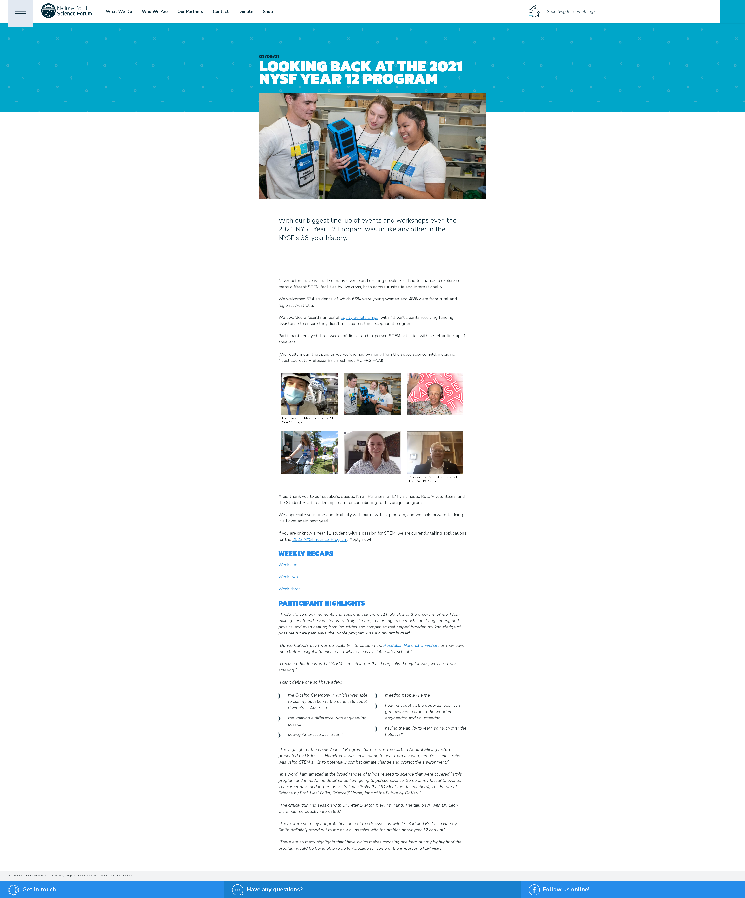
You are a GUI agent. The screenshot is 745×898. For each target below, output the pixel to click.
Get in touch (39, 890)
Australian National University (411, 645)
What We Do (119, 12)
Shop (268, 12)
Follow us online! (566, 890)
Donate (245, 12)
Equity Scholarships (359, 317)
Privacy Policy (57, 875)
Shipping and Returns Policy (81, 875)
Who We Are (155, 12)
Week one (287, 565)
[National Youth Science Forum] (66, 11)
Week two (288, 577)
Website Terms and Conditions (115, 875)
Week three (289, 589)
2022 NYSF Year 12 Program (319, 539)
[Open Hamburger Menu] (20, 13)
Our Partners (190, 12)
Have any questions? (275, 890)
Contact (221, 12)
